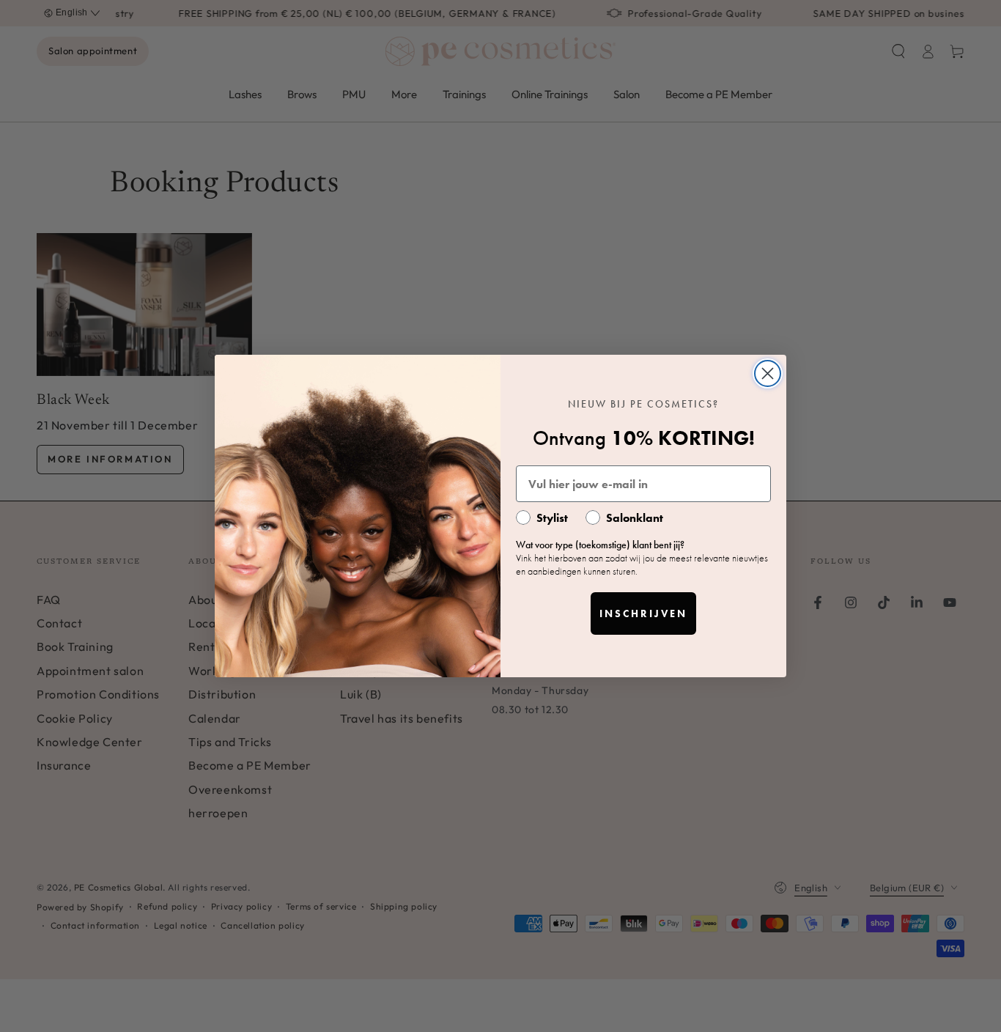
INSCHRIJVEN (643, 613)
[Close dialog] (767, 373)
